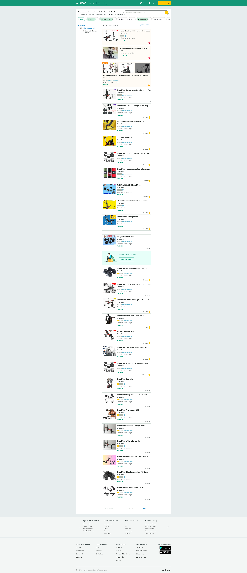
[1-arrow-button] (168, 527)
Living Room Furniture (151, 524)
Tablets (106, 528)
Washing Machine (129, 531)
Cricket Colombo (88, 528)
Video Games (107, 533)
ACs (126, 526)
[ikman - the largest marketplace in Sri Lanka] (81, 3)
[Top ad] (149, 43)
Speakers (127, 533)
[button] (94, 19)
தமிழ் (104, 3)
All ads (92, 3)
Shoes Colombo (87, 526)
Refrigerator (128, 528)
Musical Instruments (150, 531)
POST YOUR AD (165, 3)
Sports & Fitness (149, 533)
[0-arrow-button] (79, 527)
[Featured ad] (149, 85)
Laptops (106, 526)
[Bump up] (149, 117)
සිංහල (99, 3)
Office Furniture (149, 528)
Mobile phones (108, 524)
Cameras (106, 531)
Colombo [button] (90, 19)
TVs (126, 524)
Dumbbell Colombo (88, 524)
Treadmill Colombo (88, 531)
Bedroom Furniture (150, 526)
